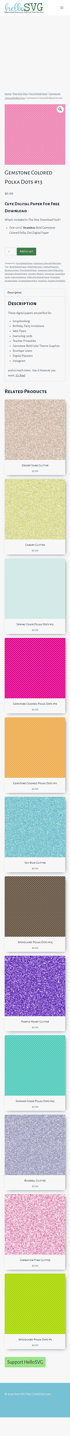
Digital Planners (51, 267)
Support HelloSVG (25, 1362)
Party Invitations (18, 277)
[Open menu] (61, 8)
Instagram (49, 274)
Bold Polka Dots (35, 267)
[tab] (35, 292)
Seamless (42, 281)
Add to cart (26, 251)
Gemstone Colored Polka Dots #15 (35, 703)
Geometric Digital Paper (16, 274)
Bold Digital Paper (18, 267)
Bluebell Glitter (35, 1180)
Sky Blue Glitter (35, 862)
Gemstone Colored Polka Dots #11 (35, 783)
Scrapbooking (11, 281)
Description (15, 292)
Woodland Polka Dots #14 (35, 942)
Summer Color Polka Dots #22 (35, 1101)
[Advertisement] (35, 52)
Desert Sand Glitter (35, 465)
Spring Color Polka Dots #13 (35, 624)
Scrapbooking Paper (27, 281)
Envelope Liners (12, 270)
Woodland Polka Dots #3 (35, 1339)
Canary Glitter (35, 544)
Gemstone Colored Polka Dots (47, 263)
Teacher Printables (56, 281)
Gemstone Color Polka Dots (50, 270)
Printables (55, 277)
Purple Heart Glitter (35, 1021)
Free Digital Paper (24, 263)
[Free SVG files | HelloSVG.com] (26, 8)
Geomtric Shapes (36, 274)
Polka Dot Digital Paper (38, 277)
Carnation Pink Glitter (35, 1260)
